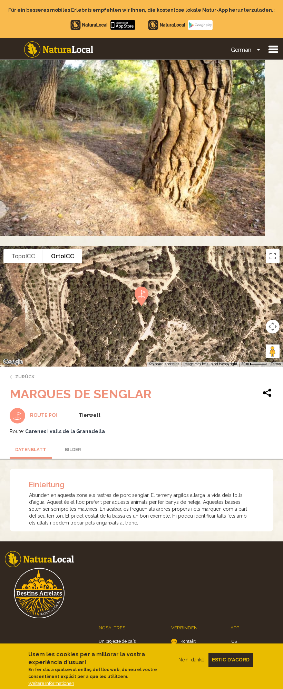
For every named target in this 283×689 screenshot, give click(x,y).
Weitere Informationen (51, 683)
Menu (273, 49)
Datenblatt (30, 449)
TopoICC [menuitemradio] (23, 256)
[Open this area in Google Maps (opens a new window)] (13, 362)
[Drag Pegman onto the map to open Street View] (273, 351)
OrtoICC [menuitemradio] (62, 256)
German (241, 50)
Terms (276, 364)
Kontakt (188, 641)
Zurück (25, 376)
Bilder (73, 449)
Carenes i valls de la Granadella (65, 431)
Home (58, 49)
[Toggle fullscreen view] (273, 256)
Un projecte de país (117, 641)
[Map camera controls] (273, 326)
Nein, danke (191, 659)
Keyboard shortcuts (164, 364)
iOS (234, 641)
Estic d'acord (231, 659)
